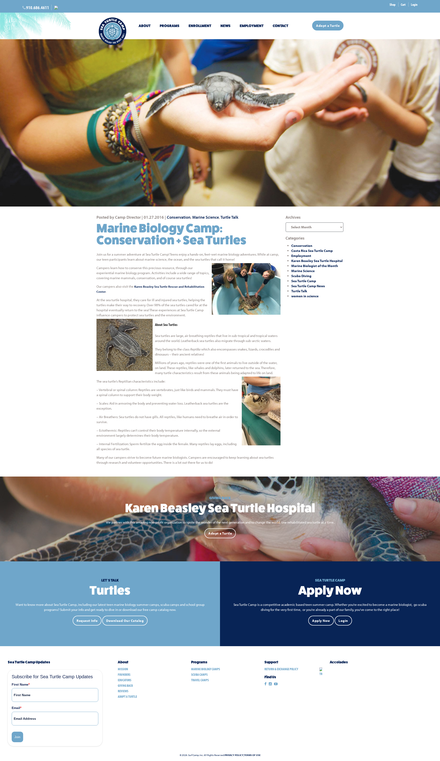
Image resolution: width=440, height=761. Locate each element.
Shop (393, 4)
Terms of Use (252, 755)
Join (17, 737)
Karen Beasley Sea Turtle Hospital (317, 261)
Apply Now (321, 620)
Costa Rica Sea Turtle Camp (312, 250)
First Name (21, 684)
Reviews (123, 691)
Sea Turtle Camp (303, 281)
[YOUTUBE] (276, 684)
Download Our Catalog (125, 620)
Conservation (178, 217)
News (225, 26)
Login (414, 4)
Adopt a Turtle (328, 25)
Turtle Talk (229, 217)
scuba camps (199, 674)
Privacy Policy (234, 755)
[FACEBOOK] (265, 684)
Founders (124, 674)
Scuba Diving (301, 276)
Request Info (87, 620)
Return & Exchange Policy (281, 669)
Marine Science (205, 217)
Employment (252, 26)
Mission (123, 669)
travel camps (200, 680)
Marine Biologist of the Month (314, 266)
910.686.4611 (37, 7)
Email (16, 708)
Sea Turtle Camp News (308, 286)
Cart (403, 4)
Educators (124, 680)
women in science (305, 296)
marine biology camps (205, 669)
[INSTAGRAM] (270, 684)
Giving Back (125, 685)
